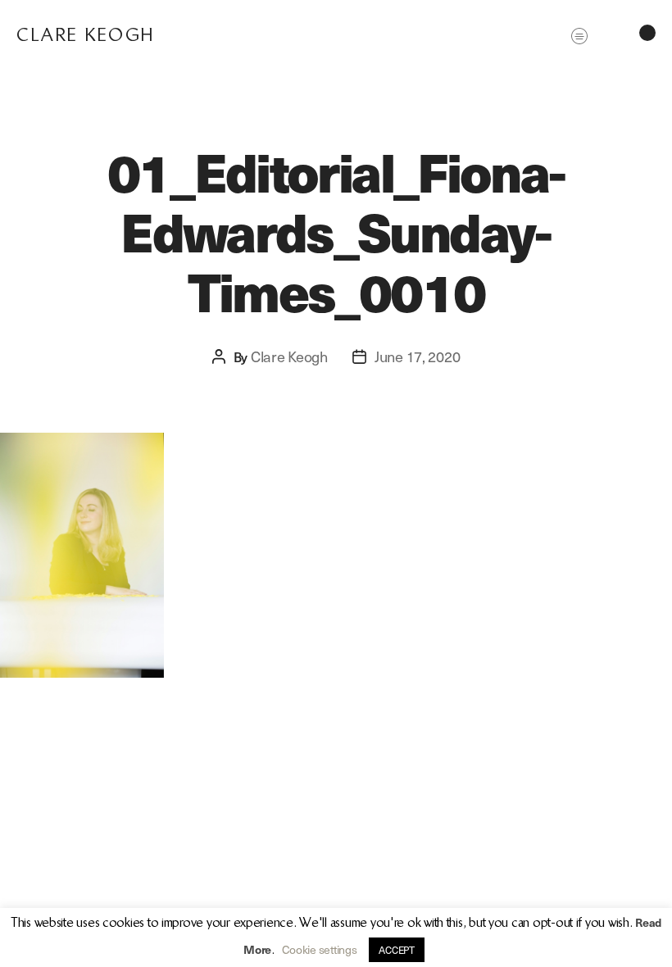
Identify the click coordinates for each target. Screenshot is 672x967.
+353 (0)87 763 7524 (200, 940)
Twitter (520, 940)
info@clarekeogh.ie (97, 940)
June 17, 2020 (418, 356)
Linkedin (629, 940)
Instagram (573, 940)
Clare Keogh (85, 35)
